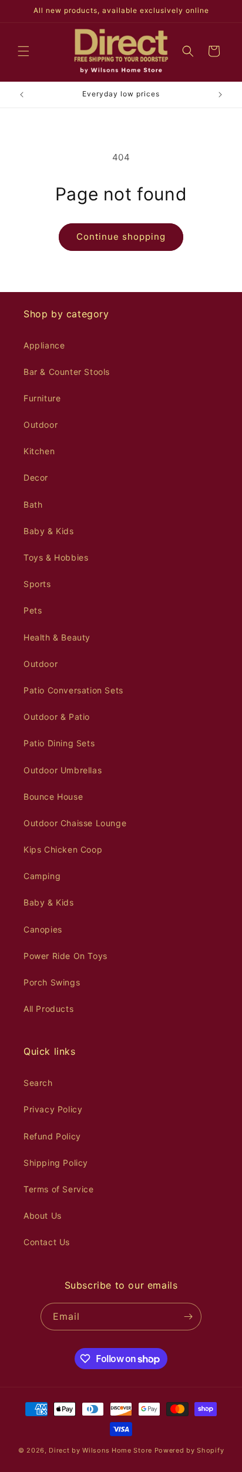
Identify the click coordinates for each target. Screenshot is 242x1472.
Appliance (44, 345)
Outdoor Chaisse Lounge (74, 823)
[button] (23, 51)
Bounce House (53, 797)
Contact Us (46, 1242)
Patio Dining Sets (59, 743)
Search (38, 1083)
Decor (35, 477)
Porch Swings (51, 982)
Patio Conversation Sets (73, 690)
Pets (32, 610)
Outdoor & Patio (56, 717)
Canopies (42, 929)
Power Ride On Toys (65, 956)
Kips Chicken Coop (62, 849)
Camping (41, 876)
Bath (32, 504)
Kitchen (39, 451)
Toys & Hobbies (55, 557)
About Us (42, 1215)
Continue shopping (121, 236)
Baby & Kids (48, 531)
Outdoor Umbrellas (62, 770)
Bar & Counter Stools (66, 372)
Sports (37, 584)
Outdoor (40, 425)
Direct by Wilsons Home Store (100, 1450)
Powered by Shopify (189, 1450)
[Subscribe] (188, 1316)
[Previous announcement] (22, 95)
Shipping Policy (55, 1163)
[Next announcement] (220, 95)
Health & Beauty (56, 637)
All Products (48, 1009)
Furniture (41, 398)
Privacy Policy (52, 1109)
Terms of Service (58, 1189)
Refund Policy (52, 1136)
